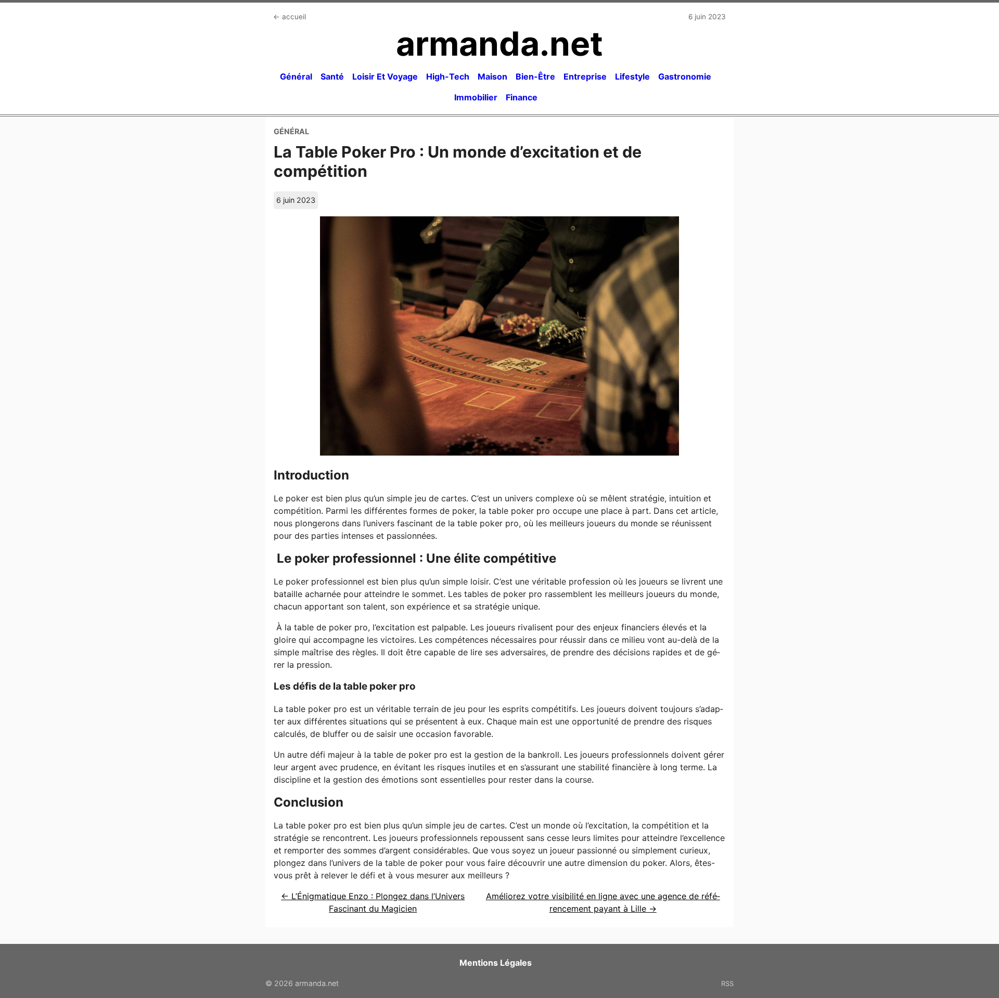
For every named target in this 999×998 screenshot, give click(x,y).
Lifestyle (632, 76)
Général (296, 76)
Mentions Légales (495, 962)
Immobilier (475, 97)
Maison (492, 76)
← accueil (289, 16)
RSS (727, 983)
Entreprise (585, 76)
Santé (332, 76)
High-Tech (447, 76)
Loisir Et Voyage (385, 76)
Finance (521, 97)
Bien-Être (535, 76)
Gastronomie (684, 76)
